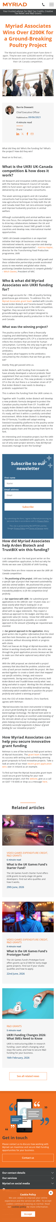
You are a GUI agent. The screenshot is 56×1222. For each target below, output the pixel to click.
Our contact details (13, 1172)
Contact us (28, 1157)
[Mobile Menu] (51, 4)
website (33, 778)
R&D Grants (14, 855)
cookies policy (19, 1206)
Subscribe (28, 507)
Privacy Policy (43, 521)
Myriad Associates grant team (17, 301)
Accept (28, 1214)
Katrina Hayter (45, 247)
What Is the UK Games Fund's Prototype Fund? (27, 953)
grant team (33, 754)
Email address (11, 490)
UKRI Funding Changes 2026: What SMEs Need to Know (26, 1036)
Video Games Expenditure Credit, (27, 853)
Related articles (28, 807)
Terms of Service (36, 528)
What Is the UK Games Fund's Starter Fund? (27, 866)
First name (9, 478)
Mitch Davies (10, 271)
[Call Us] (43, 4)
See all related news (28, 1076)
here (45, 781)
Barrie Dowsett (24, 107)
